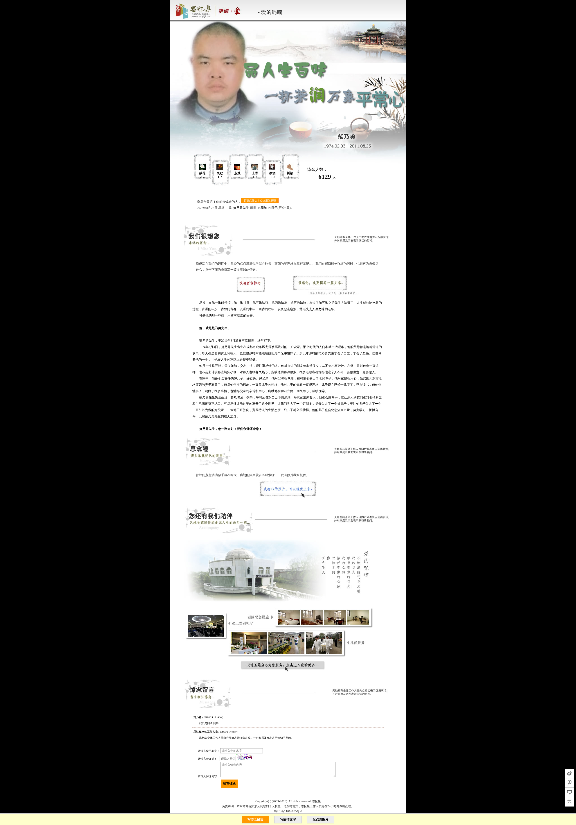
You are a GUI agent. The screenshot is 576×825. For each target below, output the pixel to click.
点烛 (237, 173)
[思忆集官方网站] (211, 10)
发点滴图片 (320, 819)
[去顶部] (569, 802)
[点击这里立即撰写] (324, 286)
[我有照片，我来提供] (288, 491)
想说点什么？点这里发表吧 (260, 200)
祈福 (290, 173)
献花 (202, 173)
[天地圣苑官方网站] (170, 10)
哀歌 (220, 173)
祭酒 (272, 173)
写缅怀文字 (288, 819)
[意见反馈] (569, 792)
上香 (255, 173)
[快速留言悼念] (252, 286)
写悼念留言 (255, 819)
